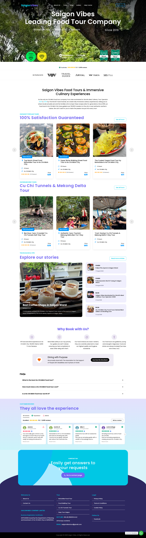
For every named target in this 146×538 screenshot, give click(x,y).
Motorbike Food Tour (65, 498)
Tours (65, 5)
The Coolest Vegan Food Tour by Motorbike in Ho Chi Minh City (108, 161)
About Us (57, 5)
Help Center (88, 5)
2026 (45, 102)
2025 (40, 102)
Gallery (78, 5)
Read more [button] (26, 441)
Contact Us (26, 503)
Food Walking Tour (64, 503)
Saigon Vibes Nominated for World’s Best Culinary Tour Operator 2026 (110, 296)
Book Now (120, 5)
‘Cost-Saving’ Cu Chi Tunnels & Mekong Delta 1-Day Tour (107, 234)
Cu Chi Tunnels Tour (65, 508)
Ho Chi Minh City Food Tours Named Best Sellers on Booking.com (110, 310)
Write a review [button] (117, 420)
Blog (71, 5)
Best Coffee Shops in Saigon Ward (45, 305)
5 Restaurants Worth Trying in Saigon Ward (108, 281)
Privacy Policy (98, 498)
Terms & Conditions (100, 503)
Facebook (97, 519)
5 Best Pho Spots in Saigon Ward (107, 268)
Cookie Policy (98, 508)
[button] (36, 415)
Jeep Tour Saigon (64, 512)
